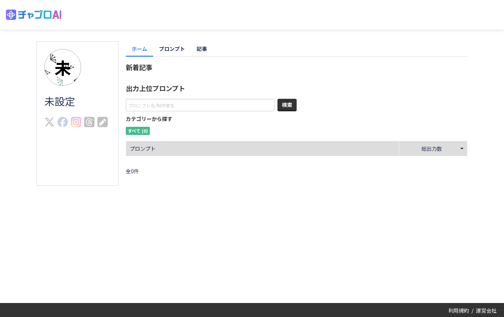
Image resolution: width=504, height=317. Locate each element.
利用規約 (458, 310)
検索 (287, 104)
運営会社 (486, 310)
